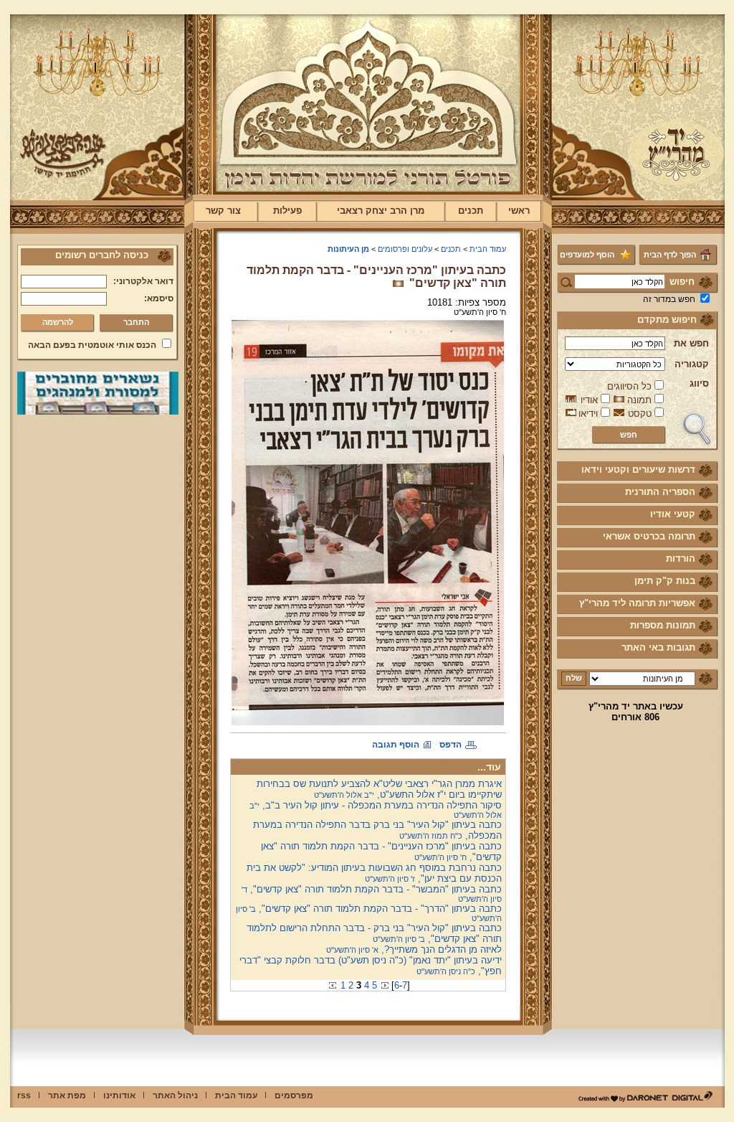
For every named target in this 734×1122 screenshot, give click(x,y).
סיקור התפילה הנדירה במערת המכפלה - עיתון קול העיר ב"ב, (375, 809)
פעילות (287, 210)
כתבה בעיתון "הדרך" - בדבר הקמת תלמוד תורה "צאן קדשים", (369, 913)
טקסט (640, 413)
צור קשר (223, 210)
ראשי (519, 210)
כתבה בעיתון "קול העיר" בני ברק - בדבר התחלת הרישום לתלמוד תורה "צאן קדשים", (374, 933)
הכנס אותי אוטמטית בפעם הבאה (92, 345)
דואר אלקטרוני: (143, 281)
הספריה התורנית (660, 491)
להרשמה (57, 322)
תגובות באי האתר (658, 647)
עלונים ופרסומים (405, 249)
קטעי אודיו (672, 514)
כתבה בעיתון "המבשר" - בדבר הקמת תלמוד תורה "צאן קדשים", (372, 893)
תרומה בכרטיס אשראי (649, 536)
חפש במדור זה (669, 299)
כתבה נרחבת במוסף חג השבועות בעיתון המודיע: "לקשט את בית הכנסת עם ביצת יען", (374, 873)
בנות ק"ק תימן (664, 580)
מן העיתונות (348, 249)
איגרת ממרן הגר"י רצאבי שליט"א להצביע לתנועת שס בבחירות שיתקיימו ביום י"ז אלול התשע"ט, (379, 789)
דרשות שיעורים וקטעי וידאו (638, 469)
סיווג (699, 383)
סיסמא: (158, 298)
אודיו (589, 400)
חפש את (691, 343)
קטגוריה (692, 364)
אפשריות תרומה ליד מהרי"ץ (637, 603)
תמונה (639, 400)
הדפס (450, 744)
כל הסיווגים (629, 386)
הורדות (680, 558)
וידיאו (588, 413)
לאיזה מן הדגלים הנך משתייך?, (414, 949)
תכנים (470, 210)
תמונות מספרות (662, 625)
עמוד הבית (488, 249)
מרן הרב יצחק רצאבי (380, 210)
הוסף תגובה (395, 744)
